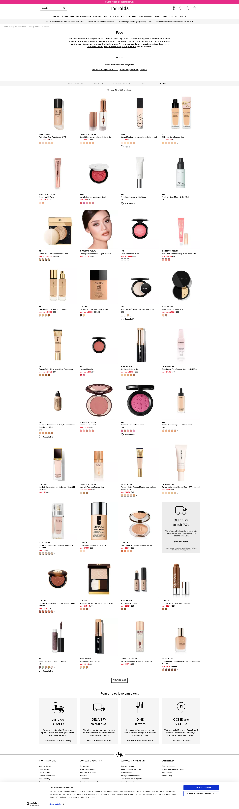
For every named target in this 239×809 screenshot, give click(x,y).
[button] (117, 57)
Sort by (163, 84)
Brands (157, 16)
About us (83, 775)
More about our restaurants (140, 740)
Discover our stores (181, 740)
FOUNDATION (98, 69)
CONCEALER (112, 69)
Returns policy (44, 769)
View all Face (119, 680)
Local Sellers (131, 16)
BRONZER (124, 69)
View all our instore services (132, 782)
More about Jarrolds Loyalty (58, 740)
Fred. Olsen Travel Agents (131, 779)
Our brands (84, 779)
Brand (96, 84)
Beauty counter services (131, 769)
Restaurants (167, 772)
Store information (87, 769)
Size (143, 84)
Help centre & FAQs (88, 772)
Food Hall (97, 16)
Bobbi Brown (115, 46)
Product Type (73, 84)
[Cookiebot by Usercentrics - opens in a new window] (33, 804)
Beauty (56, 16)
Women (64, 16)
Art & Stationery (117, 16)
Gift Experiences (145, 16)
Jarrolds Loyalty (127, 766)
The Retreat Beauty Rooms (173, 769)
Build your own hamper (130, 775)
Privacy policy (44, 779)
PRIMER (143, 69)
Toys (105, 16)
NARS (124, 46)
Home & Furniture (83, 16)
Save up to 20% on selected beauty (119, 2)
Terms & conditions (47, 775)
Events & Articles (170, 16)
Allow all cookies (201, 788)
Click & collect (45, 772)
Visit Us (183, 16)
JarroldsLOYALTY (58, 721)
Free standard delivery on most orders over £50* (65, 22)
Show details (55, 804)
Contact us (84, 766)
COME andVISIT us (181, 721)
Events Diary (167, 775)
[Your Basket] (194, 8)
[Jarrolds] (119, 8)
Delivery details (45, 766)
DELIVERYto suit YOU (99, 721)
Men (72, 16)
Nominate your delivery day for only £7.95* (135, 22)
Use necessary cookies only (201, 793)
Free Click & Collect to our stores (102, 22)
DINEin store (140, 721)
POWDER (134, 69)
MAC (106, 46)
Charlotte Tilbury (95, 46)
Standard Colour (120, 84)
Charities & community (89, 782)
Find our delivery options (99, 740)
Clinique (132, 46)
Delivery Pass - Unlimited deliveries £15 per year (174, 22)
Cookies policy (45, 782)
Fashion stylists (127, 772)
